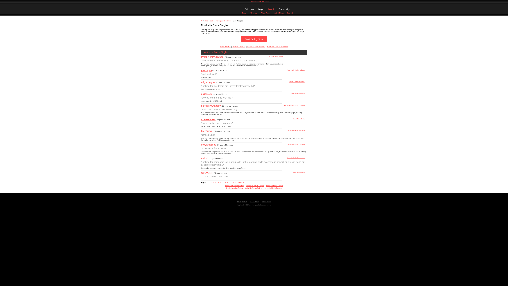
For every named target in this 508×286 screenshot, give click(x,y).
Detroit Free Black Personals (296, 130)
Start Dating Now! (254, 39)
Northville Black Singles (274, 186)
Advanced (253, 13)
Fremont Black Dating (298, 93)
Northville (227, 21)
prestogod (206, 70)
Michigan (219, 21)
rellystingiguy (208, 82)
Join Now (249, 9)
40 (236, 182)
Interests (290, 13)
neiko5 (204, 158)
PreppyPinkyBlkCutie (212, 57)
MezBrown (206, 131)
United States (209, 21)
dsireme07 (206, 94)
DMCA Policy (254, 202)
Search (270, 9)
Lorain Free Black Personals (296, 144)
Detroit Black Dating (299, 119)
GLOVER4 (206, 173)
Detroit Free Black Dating (297, 81)
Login (260, 9)
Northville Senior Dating (253, 188)
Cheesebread (208, 119)
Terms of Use (266, 202)
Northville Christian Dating (234, 186)
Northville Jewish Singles (255, 186)
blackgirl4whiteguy (211, 105)
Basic (244, 13)
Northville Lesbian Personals (277, 47)
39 (233, 182)
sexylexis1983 (208, 144)
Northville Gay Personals (256, 47)
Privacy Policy (242, 202)
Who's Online (265, 13)
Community (284, 9)
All (202, 21)
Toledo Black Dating (299, 172)
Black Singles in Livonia (275, 56)
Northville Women (239, 47)
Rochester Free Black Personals (294, 105)
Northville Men (225, 47)
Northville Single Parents (273, 188)
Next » (241, 182)
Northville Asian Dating (234, 188)
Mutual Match (279, 13)
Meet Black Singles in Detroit (296, 70)
